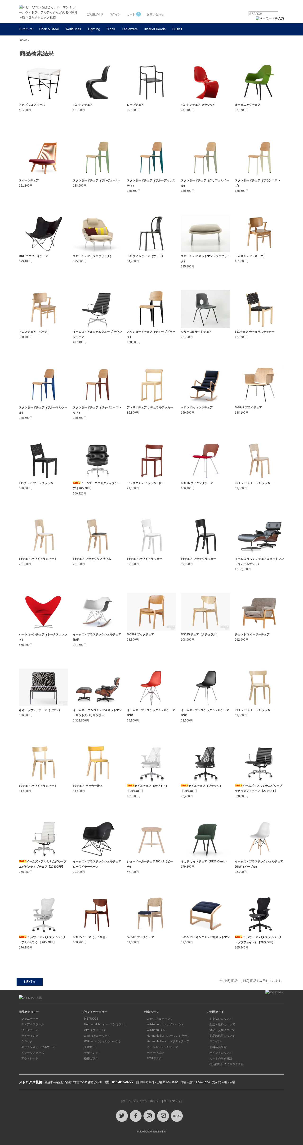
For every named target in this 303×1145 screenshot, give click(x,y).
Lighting (94, 29)
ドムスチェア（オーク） (250, 256)
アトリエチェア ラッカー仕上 (146, 483)
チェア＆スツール (32, 1024)
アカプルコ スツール (32, 104)
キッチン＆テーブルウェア (38, 1047)
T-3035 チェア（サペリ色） (90, 937)
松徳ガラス (91, 1058)
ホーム (126, 1101)
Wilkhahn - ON (156, 1030)
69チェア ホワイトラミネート (38, 785)
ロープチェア (135, 104)
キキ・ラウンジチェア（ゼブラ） (40, 710)
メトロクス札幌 (30, 1082)
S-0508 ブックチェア (140, 937)
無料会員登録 (218, 1047)
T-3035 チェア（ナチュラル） (200, 634)
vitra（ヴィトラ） (95, 1030)
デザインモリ (92, 1052)
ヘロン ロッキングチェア (197, 407)
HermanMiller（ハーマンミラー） (105, 1024)
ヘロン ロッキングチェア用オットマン (205, 937)
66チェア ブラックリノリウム (92, 558)
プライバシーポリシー (147, 1101)
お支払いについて (220, 1018)
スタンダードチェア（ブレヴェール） (97, 180)
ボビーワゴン (155, 1052)
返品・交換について (222, 1030)
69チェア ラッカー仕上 (87, 785)
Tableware (130, 29)
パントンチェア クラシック (198, 104)
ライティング (29, 1035)
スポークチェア (29, 180)
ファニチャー (29, 1018)
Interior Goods (155, 29)
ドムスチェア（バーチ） (34, 331)
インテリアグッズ (32, 1052)
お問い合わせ (155, 14)
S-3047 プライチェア (248, 407)
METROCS (91, 1018)
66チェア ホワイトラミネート (38, 558)
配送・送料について (222, 1024)
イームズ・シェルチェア (162, 1047)
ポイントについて (220, 1052)
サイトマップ (172, 1101)
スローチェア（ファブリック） (93, 256)
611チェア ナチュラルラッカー (255, 331)
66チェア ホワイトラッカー (144, 558)
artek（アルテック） (97, 1035)
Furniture (26, 29)
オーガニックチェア (247, 104)
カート (133, 14)
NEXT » (29, 981)
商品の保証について (222, 1035)
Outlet (177, 29)
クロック (27, 1041)
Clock (111, 29)
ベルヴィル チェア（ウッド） (146, 256)
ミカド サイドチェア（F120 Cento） (204, 861)
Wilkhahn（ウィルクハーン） (103, 1041)
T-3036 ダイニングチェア (197, 483)
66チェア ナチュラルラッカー (254, 483)
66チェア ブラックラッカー (198, 558)
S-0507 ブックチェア (140, 634)
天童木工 (89, 1047)
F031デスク (154, 1058)
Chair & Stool (49, 29)
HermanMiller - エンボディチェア (168, 1041)
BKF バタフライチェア (33, 256)
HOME (23, 40)
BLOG (177, 1116)
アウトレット (29, 1058)
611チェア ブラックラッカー (37, 483)
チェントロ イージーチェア (252, 634)
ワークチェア (29, 1030)
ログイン (115, 14)
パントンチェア (83, 104)
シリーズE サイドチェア (196, 331)
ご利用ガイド (94, 14)
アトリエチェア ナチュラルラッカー (150, 407)
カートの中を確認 (220, 1058)
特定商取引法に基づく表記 (226, 1064)
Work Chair (73, 29)
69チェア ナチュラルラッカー (254, 710)
